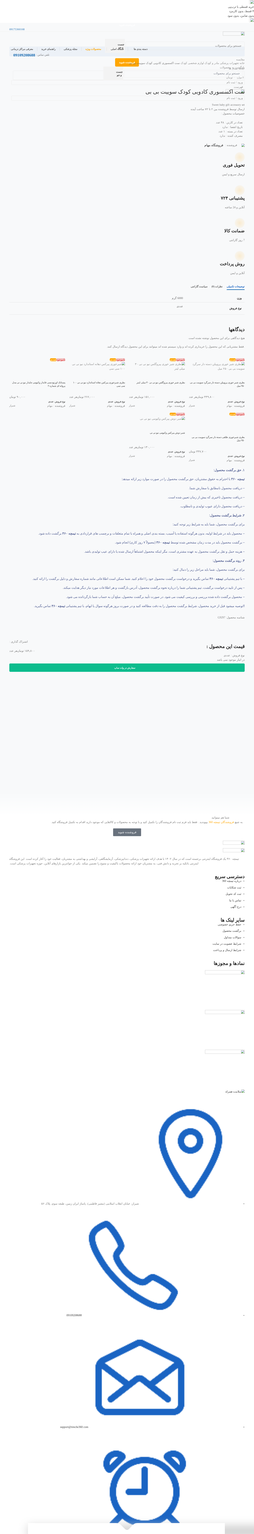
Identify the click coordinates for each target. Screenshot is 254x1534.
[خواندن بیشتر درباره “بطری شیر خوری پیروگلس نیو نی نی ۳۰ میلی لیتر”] (180, 376)
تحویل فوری (234, 165)
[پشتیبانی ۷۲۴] (238, 192)
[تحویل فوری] (238, 159)
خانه (242, 63)
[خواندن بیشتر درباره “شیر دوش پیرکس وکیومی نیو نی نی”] (180, 426)
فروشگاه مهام (213, 145)
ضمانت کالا (234, 230)
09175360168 (17, 29)
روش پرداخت (232, 263)
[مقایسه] (229, 376)
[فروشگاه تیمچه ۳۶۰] (234, 35)
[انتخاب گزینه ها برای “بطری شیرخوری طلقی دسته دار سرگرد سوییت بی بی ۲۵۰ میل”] (240, 431)
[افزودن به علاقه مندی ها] (218, 376)
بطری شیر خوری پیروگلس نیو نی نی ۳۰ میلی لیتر (161, 382)
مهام (229, 405)
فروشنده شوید (127, 24)
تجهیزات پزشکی (229, 63)
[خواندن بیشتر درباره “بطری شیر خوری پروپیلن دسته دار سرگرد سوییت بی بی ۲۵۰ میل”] (240, 376)
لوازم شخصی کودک (192, 63)
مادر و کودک (211, 63)
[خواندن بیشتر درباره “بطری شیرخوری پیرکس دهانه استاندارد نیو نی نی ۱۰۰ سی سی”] (120, 376)
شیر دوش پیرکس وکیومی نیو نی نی (167, 432)
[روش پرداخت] (238, 257)
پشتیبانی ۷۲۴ (233, 198)
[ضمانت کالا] (238, 224)
